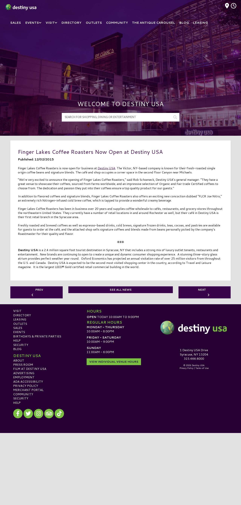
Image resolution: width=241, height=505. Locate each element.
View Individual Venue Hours (113, 362)
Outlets (20, 323)
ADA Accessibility (28, 381)
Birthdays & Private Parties (37, 336)
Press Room (23, 364)
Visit (17, 311)
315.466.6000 (194, 358)
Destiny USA (106, 168)
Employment (23, 377)
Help (17, 340)
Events (19, 332)
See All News (121, 290)
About (18, 360)
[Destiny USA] (194, 327)
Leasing (19, 319)
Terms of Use (202, 368)
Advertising (23, 373)
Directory (22, 315)
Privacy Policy (25, 385)
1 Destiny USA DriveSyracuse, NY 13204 (194, 352)
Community (23, 394)
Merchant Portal (28, 390)
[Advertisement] (120, 58)
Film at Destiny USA (29, 368)
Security (20, 345)
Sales (17, 328)
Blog (17, 349)
